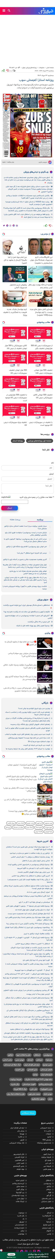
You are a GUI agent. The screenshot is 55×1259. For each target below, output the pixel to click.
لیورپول (21, 1222)
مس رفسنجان (46, 1198)
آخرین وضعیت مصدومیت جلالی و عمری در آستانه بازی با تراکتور (25, 559)
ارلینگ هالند (20, 1201)
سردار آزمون (47, 1154)
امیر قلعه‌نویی (19, 1160)
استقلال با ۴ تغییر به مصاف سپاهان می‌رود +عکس (32, 944)
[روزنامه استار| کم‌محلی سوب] (27, 125)
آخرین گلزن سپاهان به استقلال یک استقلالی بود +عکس (31, 876)
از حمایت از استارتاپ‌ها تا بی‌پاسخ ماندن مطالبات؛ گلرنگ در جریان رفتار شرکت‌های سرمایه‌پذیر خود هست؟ (28, 719)
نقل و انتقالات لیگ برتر (16, 1094)
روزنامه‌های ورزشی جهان (29, 68)
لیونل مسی (19, 1060)
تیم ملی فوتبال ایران (31, 1065)
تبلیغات (48, 1134)
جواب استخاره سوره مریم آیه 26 (39, 741)
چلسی (49, 1234)
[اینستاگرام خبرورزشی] (17, 1252)
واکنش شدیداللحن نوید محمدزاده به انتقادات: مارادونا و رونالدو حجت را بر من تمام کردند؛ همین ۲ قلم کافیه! (29, 197)
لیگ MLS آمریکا (20, 1089)
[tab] (40, 520)
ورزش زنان (20, 1131)
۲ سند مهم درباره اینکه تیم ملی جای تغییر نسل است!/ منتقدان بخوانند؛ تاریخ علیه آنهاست (29, 848)
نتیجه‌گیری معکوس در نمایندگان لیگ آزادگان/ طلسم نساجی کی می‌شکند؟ (29, 1011)
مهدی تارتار (48, 1094)
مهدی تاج (48, 1160)
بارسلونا (49, 1060)
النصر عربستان (46, 1069)
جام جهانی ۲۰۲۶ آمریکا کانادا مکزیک (38, 1079)
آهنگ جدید (21, 823)
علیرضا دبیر (47, 1166)
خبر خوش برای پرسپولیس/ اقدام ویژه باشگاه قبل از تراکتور (26, 546)
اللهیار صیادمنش (29, 1084)
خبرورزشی (46, 11)
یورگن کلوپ (20, 1189)
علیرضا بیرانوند (15, 1079)
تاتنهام (49, 1231)
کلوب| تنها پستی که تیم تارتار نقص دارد (36, 960)
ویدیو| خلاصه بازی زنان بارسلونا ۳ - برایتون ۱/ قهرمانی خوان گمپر (27, 906)
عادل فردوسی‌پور (18, 1154)
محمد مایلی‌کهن (34, 1094)
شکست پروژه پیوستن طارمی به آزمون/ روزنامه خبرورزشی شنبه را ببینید (25, 587)
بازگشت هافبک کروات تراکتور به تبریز (37, 934)
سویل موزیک (48, 827)
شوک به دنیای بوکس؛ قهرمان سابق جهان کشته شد (32, 910)
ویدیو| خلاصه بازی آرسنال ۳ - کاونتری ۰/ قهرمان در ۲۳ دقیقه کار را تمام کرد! (28, 938)
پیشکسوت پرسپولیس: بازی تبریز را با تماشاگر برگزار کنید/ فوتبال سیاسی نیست (28, 928)
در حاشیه (21, 1137)
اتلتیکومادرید (46, 1216)
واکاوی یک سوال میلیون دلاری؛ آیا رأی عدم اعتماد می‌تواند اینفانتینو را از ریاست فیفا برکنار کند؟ (27, 955)
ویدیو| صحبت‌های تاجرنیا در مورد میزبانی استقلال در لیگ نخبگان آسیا (29, 999)
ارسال (9, 508)
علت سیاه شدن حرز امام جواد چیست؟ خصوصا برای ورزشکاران (29, 738)
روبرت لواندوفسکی (18, 1195)
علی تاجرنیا (20, 1069)
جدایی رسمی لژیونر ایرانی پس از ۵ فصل (36, 861)
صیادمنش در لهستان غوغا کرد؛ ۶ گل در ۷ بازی (34, 902)
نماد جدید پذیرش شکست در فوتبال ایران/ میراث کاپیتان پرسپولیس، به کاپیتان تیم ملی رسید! (31, 948)
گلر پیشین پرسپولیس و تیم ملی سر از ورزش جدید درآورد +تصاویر (26, 990)
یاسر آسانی (7, 1060)
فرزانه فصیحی (19, 1157)
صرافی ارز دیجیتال (18, 827)
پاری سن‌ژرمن (46, 1228)
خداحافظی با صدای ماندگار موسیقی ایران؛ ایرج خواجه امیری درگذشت (26, 605)
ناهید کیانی (20, 1163)
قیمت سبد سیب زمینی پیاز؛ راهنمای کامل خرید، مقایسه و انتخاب (27, 734)
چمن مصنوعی (48, 823)
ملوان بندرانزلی (46, 1201)
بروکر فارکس (11, 823)
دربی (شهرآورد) (46, 1089)
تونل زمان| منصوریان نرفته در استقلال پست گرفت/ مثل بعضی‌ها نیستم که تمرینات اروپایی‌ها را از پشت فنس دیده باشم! (25, 566)
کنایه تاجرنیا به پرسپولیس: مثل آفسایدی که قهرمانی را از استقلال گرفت (28, 985)
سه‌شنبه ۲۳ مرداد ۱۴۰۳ (46, 75)
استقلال (37, 1055)
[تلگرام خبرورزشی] (22, 1252)
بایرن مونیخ (47, 1065)
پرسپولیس (48, 1055)
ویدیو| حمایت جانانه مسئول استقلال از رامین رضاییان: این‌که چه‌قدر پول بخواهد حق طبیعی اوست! (28, 887)
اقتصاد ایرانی (38, 832)
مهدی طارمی (47, 1169)
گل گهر (48, 1195)
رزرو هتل (8, 827)
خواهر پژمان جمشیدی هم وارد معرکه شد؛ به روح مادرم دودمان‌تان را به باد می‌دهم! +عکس (28, 572)
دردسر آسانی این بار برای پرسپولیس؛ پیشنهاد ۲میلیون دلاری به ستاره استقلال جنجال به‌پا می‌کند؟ (25, 540)
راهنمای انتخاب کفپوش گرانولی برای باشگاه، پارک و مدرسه (30, 724)
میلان (22, 1231)
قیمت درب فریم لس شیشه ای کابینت (36, 745)
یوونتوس (21, 1234)
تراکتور (10, 1055)
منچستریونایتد (19, 1228)
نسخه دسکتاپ (28, 1113)
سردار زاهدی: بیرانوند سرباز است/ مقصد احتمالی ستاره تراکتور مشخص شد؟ (25, 527)
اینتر (50, 1099)
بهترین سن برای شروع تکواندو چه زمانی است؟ (34, 708)
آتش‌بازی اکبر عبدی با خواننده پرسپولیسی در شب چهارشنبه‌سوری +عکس (28, 617)
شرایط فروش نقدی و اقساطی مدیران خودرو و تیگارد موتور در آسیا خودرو (27, 729)
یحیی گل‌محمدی (18, 1166)
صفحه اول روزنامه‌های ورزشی (39, 440)
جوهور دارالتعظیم (38, 1099)
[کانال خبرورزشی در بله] (39, 1252)
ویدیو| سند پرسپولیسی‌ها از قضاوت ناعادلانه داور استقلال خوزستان (26, 1033)
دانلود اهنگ (39, 827)
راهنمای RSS (47, 1140)
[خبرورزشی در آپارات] (26, 1252)
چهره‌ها (22, 1134)
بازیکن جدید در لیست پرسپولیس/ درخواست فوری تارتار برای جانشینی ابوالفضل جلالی (26, 533)
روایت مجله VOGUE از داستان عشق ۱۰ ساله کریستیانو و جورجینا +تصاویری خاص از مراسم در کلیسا (29, 203)
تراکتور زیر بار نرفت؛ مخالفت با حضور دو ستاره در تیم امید (30, 853)
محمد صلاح (20, 1186)
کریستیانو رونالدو (45, 1084)
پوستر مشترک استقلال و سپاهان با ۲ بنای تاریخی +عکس (30, 857)
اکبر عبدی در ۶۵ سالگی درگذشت (39, 622)
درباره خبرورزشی (45, 1128)
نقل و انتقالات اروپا (23, 1055)
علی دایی (33, 1089)
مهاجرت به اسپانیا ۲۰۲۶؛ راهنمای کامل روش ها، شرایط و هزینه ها (28, 749)
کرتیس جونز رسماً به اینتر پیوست (38, 994)
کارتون (22, 1140)
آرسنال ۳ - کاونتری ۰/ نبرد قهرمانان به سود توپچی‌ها (32, 970)
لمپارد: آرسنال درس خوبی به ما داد (38, 892)
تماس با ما (47, 1131)
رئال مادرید (15, 1084)
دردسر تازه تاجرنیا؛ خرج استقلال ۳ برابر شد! (32, 553)
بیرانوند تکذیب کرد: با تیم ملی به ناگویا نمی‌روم (33, 868)
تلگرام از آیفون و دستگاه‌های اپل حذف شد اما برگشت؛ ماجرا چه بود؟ (27, 612)
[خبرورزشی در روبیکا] (30, 1252)
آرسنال (30, 1060)
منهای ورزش (42, 599)
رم (23, 1219)
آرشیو (49, 1137)
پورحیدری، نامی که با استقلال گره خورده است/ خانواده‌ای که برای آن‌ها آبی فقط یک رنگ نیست (27, 979)
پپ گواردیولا (20, 1192)
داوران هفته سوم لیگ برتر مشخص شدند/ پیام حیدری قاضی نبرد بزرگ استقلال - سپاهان (28, 918)
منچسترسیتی (19, 1225)
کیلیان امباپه (20, 1180)
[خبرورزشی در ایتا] (34, 1252)
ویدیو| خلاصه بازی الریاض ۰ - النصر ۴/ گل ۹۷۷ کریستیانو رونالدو (27, 974)
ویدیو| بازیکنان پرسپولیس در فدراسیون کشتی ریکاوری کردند (28, 864)
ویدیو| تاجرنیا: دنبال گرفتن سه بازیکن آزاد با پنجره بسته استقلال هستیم (29, 1024)
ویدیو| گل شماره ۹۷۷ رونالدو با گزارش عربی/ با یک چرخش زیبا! (27, 924)
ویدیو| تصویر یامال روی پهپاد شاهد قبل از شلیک (32, 626)
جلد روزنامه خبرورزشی (16, 1143)
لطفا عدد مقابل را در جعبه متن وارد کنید (37, 497)
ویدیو (35, 1074)
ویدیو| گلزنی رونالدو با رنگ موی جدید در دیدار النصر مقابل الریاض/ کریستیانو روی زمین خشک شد (28, 1018)
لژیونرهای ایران (46, 1074)
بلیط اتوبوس (48, 832)
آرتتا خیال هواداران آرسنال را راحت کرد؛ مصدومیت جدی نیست (29, 914)
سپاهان (39, 1060)
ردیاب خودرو (30, 823)
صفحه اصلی (50, 68)
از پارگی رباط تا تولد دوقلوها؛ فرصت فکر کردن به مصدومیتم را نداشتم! (30, 880)
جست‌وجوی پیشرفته (44, 1143)
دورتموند (21, 1213)
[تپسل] (1, 1250)
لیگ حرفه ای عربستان (12, 1065)
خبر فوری (39, 823)
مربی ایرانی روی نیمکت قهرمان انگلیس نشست (34, 872)
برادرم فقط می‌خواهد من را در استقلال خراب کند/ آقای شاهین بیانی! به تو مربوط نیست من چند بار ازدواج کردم (28, 215)
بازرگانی (45, 703)
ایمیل (51, 473)
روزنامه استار (18, 440)
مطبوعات (41, 68)
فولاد (49, 1192)
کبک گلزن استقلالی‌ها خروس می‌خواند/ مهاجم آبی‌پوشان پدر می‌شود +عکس (28, 897)
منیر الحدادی (32, 1069)
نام (52, 462)
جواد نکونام (20, 1169)
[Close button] (53, 1250)
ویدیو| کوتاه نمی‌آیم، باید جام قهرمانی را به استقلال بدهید (29, 1029)
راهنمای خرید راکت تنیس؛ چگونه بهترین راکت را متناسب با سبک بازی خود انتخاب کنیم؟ (27, 713)
